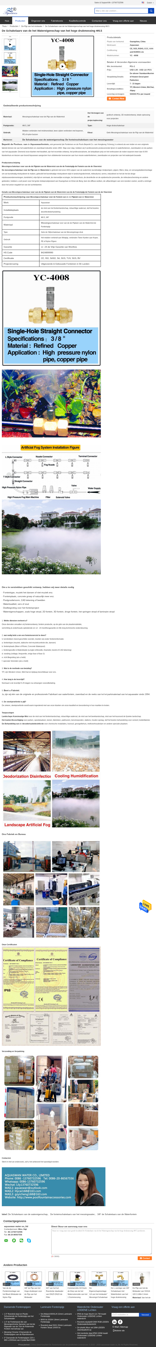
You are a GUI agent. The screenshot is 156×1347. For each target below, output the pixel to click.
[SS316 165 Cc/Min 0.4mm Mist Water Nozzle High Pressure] (62, 66)
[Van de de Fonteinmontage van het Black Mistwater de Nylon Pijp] (12, 1279)
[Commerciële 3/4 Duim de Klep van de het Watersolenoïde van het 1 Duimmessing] (77, 1279)
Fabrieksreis (57, 21)
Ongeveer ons (38, 21)
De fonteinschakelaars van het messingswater (72, 1214)
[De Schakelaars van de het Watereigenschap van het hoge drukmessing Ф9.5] (10, 58)
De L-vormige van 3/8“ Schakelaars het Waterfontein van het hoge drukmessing (120, 1292)
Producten (20, 21)
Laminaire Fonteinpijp (52, 1307)
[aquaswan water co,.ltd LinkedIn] (115, 1323)
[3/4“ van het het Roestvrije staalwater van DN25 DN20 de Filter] (56, 1279)
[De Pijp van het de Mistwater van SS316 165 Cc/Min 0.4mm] (142, 1279)
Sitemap (124, 1327)
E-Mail (116, 1327)
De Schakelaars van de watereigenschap (28, 1214)
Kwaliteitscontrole (77, 21)
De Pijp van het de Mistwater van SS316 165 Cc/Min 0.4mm (141, 1291)
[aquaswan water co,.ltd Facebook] (121, 1323)
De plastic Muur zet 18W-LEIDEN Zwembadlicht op (91, 1329)
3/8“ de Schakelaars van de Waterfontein (117, 1214)
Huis (7, 21)
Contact (110, 98)
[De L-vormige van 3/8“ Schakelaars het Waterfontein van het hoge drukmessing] (120, 1279)
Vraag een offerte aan (123, 21)
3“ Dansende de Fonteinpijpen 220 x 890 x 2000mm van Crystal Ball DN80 (19, 1339)
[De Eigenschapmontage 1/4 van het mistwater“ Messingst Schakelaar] (99, 1279)
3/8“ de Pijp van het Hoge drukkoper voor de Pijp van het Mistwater (33, 1292)
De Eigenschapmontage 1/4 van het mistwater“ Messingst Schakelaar (98, 1292)
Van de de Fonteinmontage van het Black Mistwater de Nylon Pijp (12, 1292)
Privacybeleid (24, 1345)
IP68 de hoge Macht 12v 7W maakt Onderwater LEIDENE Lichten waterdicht (91, 1316)
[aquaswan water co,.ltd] (10, 11)
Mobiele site (120, 1331)
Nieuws (143, 21)
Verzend (145, 1315)
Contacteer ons (99, 21)
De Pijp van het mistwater (31, 26)
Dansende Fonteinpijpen (17, 1307)
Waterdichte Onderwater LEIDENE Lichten (90, 1308)
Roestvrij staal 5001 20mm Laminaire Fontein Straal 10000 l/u (56, 1326)
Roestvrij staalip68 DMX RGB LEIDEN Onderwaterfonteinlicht (93, 1323)
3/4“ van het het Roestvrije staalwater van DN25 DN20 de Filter (54, 1292)
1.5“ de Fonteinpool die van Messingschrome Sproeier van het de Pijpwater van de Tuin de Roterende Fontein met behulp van (19, 1325)
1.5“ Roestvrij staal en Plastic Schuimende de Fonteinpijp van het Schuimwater (19, 1316)
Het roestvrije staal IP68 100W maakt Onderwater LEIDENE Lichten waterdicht (92, 1335)
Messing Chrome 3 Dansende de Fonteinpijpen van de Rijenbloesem (19, 1333)
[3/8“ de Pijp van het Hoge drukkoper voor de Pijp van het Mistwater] (34, 1279)
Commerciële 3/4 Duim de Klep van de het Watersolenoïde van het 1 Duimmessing (77, 1292)
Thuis (4, 26)
